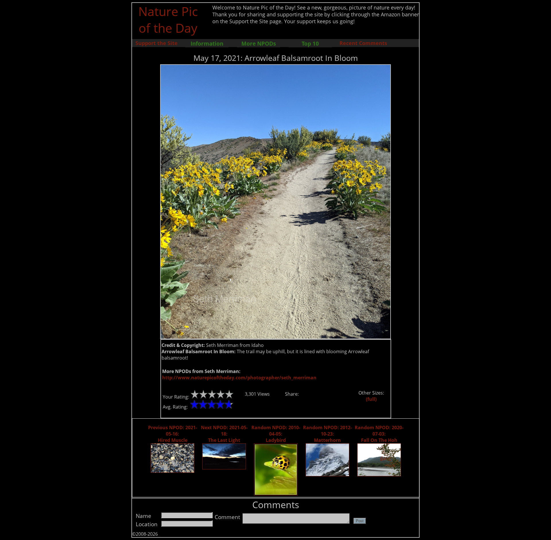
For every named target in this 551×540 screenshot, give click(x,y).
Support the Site (156, 43)
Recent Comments (363, 43)
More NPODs (258, 43)
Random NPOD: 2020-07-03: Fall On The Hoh (379, 433)
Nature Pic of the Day (168, 19)
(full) (371, 399)
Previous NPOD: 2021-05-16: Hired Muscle (172, 433)
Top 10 (310, 43)
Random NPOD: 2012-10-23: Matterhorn (327, 433)
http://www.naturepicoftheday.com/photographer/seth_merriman (239, 377)
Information (207, 43)
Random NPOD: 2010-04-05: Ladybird (275, 433)
